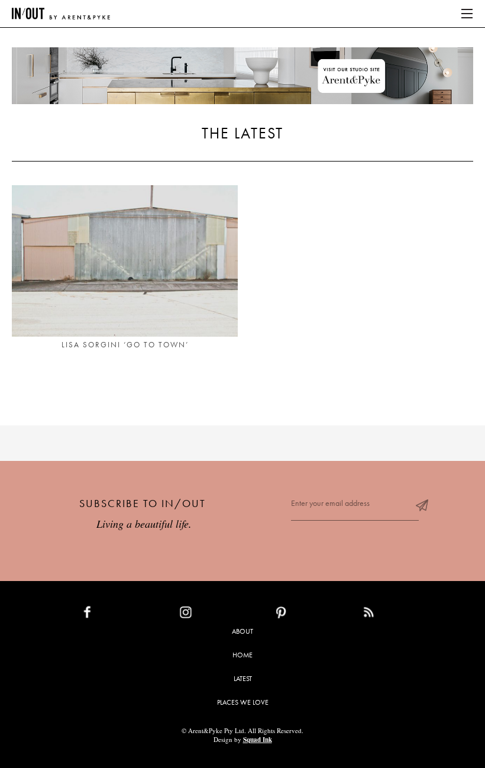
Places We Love (243, 702)
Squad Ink (257, 739)
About (242, 631)
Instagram (213, 614)
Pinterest (306, 614)
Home (242, 655)
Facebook (114, 614)
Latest (243, 678)
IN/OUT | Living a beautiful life (61, 14)
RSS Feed (392, 614)
